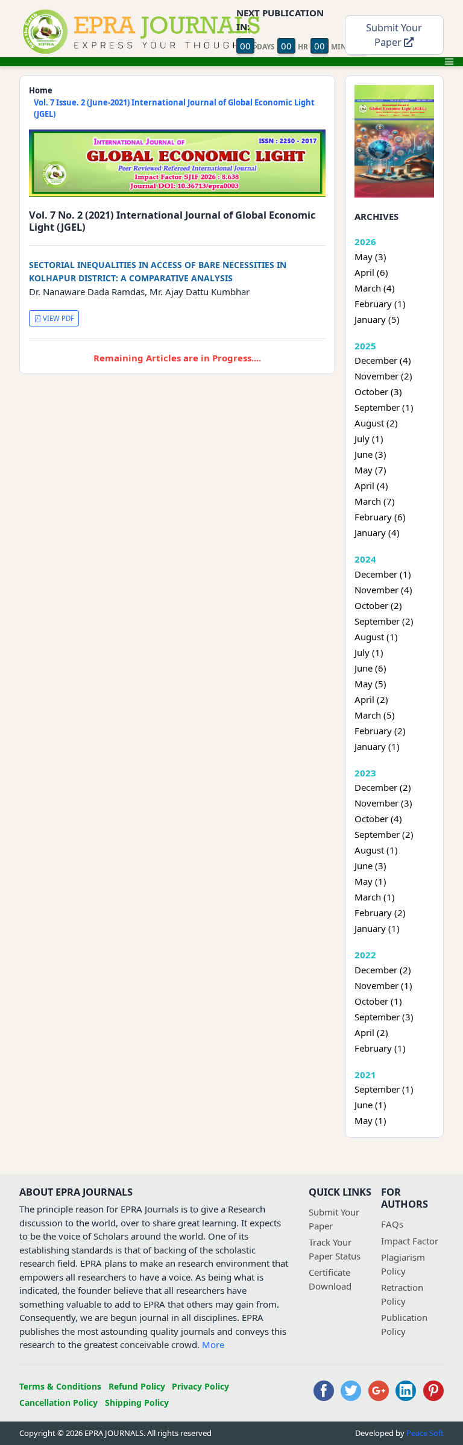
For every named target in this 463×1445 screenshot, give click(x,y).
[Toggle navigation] (449, 61)
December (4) (382, 360)
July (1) (368, 438)
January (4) (377, 532)
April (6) (371, 272)
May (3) (370, 257)
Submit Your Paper (394, 34)
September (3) (384, 1017)
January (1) (377, 746)
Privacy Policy (200, 1386)
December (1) (382, 574)
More (213, 1344)
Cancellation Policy (58, 1402)
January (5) (377, 319)
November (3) (383, 803)
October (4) (378, 819)
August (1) (376, 637)
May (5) (370, 684)
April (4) (371, 485)
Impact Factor (409, 1241)
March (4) (374, 288)
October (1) (378, 1001)
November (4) (383, 590)
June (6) (370, 668)
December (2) (382, 787)
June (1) (370, 1105)
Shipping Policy (137, 1402)
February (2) (380, 731)
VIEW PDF (57, 318)
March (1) (374, 897)
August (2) (376, 423)
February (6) (380, 517)
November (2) (383, 376)
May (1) (370, 881)
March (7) (374, 501)
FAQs (392, 1224)
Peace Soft (425, 1433)
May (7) (370, 470)
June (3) (370, 454)
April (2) (371, 699)
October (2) (378, 605)
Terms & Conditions (60, 1386)
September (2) (384, 621)
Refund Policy (137, 1386)
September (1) (384, 407)
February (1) (380, 304)
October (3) (378, 391)
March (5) (374, 715)
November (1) (383, 985)
